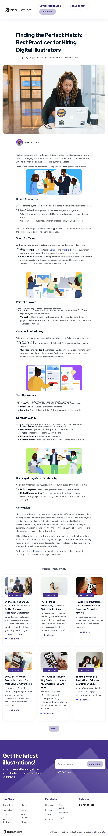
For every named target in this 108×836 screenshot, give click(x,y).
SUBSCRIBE (47, 12)
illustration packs (34, 551)
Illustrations (8, 805)
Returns (48, 810)
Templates (7, 810)
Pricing (23, 822)
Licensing (49, 805)
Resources (63, 812)
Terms (23, 810)
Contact (49, 819)
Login (61, 817)
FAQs (5, 814)
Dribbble (65, 250)
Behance (54, 250)
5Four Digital (99, 832)
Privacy (23, 805)
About (48, 814)
